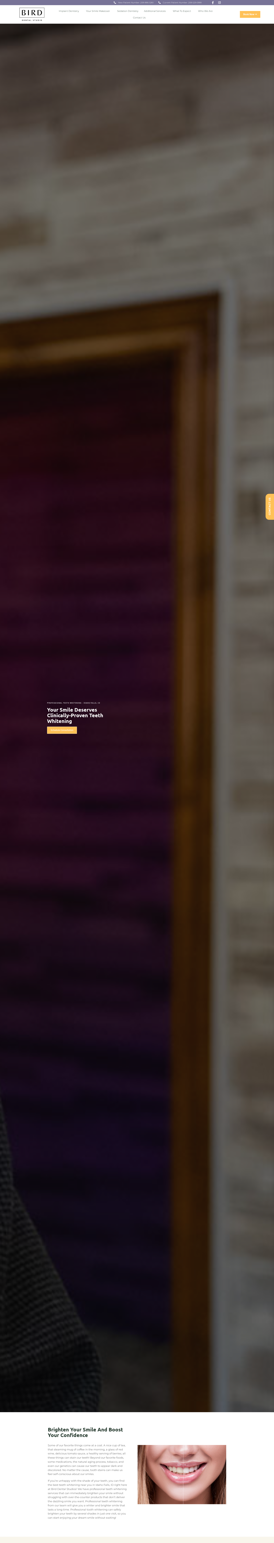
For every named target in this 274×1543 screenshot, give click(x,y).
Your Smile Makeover (98, 11)
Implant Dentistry (69, 11)
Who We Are (205, 11)
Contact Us (139, 17)
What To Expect (182, 11)
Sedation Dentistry (127, 11)
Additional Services (155, 11)
